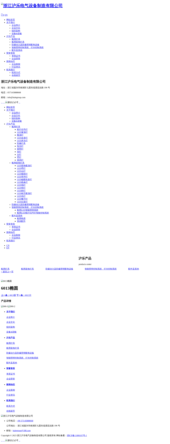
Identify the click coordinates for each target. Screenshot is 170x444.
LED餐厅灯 (22, 199)
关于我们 (10, 22)
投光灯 (20, 146)
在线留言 (16, 75)
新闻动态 (10, 61)
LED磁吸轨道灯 (24, 179)
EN (6, 15)
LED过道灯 (22, 202)
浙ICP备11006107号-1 (77, 435)
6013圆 (8, 295)
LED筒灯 (21, 188)
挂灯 (19, 152)
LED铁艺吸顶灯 (24, 193)
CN (2, 15)
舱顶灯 (20, 135)
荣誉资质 (10, 53)
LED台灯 (21, 171)
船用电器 (21, 218)
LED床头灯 (22, 140)
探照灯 (20, 149)
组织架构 (16, 31)
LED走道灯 (22, 138)
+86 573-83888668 (25, 421)
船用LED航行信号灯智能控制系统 (33, 213)
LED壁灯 (21, 168)
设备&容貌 (17, 33)
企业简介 (16, 25)
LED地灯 (21, 185)
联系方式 (16, 72)
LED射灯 (21, 190)
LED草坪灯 (22, 177)
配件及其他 (17, 50)
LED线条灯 (22, 182)
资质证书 (16, 56)
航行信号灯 (22, 129)
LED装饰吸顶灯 (24, 165)
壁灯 (19, 157)
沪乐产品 (10, 36)
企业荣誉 (16, 58)
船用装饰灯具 (18, 42)
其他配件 (21, 221)
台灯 (19, 154)
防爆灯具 (21, 143)
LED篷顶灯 (22, 132)
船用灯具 (16, 39)
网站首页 (10, 20)
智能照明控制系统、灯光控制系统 (28, 47)
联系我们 (10, 70)
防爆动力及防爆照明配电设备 (25, 45)
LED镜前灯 (22, 174)
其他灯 (20, 160)
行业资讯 (16, 67)
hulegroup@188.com (22, 430)
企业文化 (16, 28)
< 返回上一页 (7, 272)
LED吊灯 (21, 196)
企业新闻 (16, 64)
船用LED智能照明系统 (27, 210)
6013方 (23, 295)
